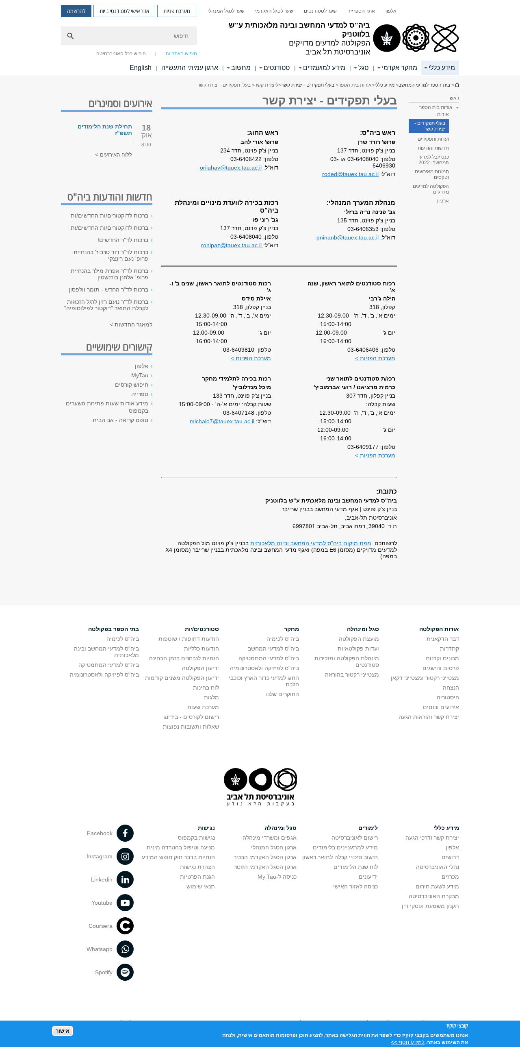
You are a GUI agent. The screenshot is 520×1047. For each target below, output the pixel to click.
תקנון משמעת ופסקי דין (430, 906)
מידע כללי (442, 67)
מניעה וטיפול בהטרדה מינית (181, 847)
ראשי (453, 98)
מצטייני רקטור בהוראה (352, 674)
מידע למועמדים (324, 67)
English (141, 67)
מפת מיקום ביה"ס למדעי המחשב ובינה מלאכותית (310, 543)
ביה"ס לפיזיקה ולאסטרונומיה (264, 668)
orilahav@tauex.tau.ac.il (231, 167)
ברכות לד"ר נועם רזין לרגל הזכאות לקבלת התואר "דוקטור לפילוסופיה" (106, 304)
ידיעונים (368, 876)
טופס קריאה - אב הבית (120, 420)
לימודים (368, 828)
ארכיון (443, 201)
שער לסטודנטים (320, 11)
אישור (62, 1031)
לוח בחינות (206, 687)
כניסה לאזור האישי (355, 886)
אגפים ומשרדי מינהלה (270, 837)
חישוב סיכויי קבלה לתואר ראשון (340, 857)
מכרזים (450, 876)
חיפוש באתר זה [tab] (181, 54)
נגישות (206, 828)
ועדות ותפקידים (433, 139)
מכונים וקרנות (442, 658)
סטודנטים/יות (202, 629)
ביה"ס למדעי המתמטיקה (268, 658)
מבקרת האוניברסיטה (434, 896)
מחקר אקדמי (399, 67)
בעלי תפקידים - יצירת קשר (307, 85)
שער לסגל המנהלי (226, 11)
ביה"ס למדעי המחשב (273, 648)
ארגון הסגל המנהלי (274, 847)
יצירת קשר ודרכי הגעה (432, 837)
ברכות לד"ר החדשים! (123, 240)
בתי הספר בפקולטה (113, 629)
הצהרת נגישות (197, 867)
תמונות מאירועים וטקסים (432, 174)
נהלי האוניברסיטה (437, 867)
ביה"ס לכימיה (282, 639)
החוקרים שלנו (282, 694)
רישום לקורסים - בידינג (191, 717)
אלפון (391, 11)
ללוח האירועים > (113, 155)
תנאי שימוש (200, 886)
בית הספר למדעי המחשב (456, 85)
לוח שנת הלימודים (356, 867)
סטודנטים (277, 67)
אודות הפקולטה (439, 629)
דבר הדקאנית (443, 639)
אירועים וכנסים (441, 707)
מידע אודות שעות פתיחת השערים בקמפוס (107, 407)
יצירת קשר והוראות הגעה (429, 717)
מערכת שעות (203, 707)
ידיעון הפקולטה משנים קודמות (182, 678)
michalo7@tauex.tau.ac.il (222, 421)
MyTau (139, 375)
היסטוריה (448, 697)
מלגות (211, 697)
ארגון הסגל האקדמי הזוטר (265, 867)
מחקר (291, 629)
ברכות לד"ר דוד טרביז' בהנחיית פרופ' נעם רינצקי (111, 255)
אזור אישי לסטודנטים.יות (124, 11)
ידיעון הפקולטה (200, 668)
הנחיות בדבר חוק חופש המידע (178, 857)
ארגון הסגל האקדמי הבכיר (265, 857)
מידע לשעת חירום (437, 886)
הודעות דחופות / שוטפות (188, 639)
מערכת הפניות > (375, 358)
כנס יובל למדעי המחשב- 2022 (433, 159)
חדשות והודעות (433, 148)
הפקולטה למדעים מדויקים (431, 189)
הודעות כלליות (201, 648)
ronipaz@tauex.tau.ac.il (232, 245)
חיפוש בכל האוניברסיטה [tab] (121, 54)
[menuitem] (391, 11)
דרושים (450, 857)
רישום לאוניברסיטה (355, 837)
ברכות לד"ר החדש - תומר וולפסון (108, 289)
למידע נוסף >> (408, 1042)
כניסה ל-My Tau (277, 876)
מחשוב (241, 67)
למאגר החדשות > (131, 324)
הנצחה (451, 687)
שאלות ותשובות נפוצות (191, 726)
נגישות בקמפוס (196, 837)
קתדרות (449, 648)
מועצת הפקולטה (359, 639)
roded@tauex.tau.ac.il (350, 174)
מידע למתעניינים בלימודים (345, 847)
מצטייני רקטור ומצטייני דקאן (425, 678)
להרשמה (76, 11)
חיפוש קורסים (131, 384)
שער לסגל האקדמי (274, 11)
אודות (443, 114)
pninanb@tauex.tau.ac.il (348, 237)
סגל (363, 67)
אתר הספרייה (361, 11)
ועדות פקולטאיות (358, 648)
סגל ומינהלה (363, 629)
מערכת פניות (176, 11)
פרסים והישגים (440, 668)
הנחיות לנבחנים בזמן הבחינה (184, 658)
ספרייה (139, 394)
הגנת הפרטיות (197, 876)
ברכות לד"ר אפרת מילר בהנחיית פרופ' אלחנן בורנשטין (109, 274)
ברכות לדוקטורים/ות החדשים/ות (109, 215)
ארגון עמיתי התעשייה (189, 67)
